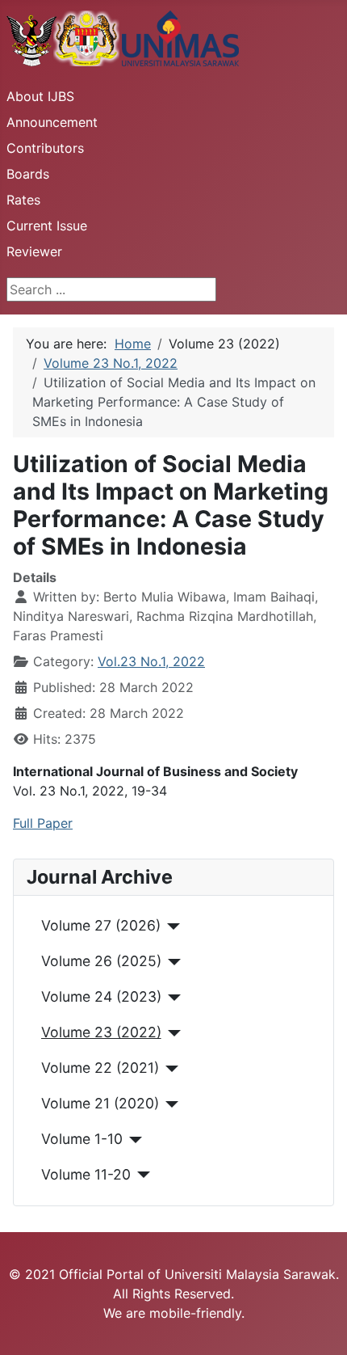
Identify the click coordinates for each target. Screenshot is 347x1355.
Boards (27, 174)
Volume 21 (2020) (100, 1103)
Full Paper (43, 823)
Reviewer (34, 251)
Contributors (45, 148)
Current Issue (46, 225)
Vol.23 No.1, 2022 (151, 661)
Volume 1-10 (82, 1138)
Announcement (52, 122)
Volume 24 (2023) (101, 996)
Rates (23, 200)
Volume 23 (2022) (101, 1032)
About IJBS (40, 96)
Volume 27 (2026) (101, 925)
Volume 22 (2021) (100, 1067)
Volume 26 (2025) (101, 960)
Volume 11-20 (86, 1174)
